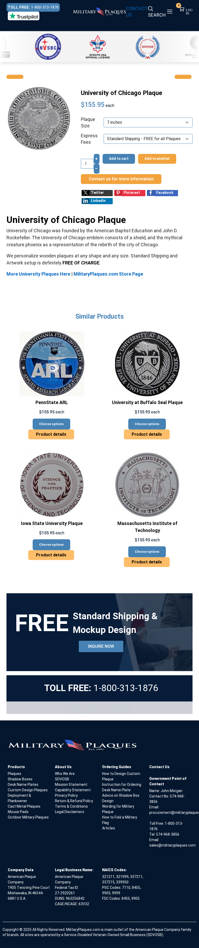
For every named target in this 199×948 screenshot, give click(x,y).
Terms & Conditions (71, 806)
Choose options (51, 424)
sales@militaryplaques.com (172, 845)
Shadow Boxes (20, 779)
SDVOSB (62, 779)
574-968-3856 (167, 834)
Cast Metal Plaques (24, 806)
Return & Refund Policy (74, 801)
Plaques (14, 774)
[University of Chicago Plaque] (39, 118)
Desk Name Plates (23, 784)
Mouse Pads (18, 812)
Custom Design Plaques (28, 790)
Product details (51, 434)
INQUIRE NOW (101, 646)
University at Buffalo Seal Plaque (147, 402)
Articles (108, 828)
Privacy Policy (66, 795)
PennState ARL (51, 402)
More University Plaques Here (38, 274)
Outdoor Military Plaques (28, 817)
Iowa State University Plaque (52, 523)
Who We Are (65, 774)
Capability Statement (73, 790)
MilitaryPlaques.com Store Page (108, 274)
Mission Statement (71, 784)
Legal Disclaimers (69, 812)
